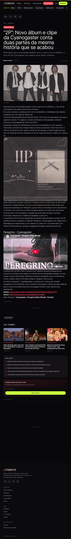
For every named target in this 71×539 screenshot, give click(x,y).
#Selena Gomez (25, 8)
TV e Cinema (7, 514)
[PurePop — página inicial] (8, 3)
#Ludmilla (66, 8)
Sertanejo (6, 508)
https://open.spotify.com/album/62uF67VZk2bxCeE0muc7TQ (33, 292)
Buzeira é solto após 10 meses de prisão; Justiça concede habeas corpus (28, 364)
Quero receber (35, 393)
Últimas (19, 3)
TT (13, 481)
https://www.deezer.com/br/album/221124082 (27, 295)
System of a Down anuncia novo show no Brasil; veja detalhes (25, 361)
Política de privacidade (9, 527)
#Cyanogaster (8, 317)
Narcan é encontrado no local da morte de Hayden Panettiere (25, 368)
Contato (5, 525)
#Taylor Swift (56, 8)
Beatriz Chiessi (7, 60)
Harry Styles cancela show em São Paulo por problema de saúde (26, 374)
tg (20, 16)
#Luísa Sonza (36, 8)
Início (4, 23)
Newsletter (63, 3)
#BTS (16, 8)
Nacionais (27, 3)
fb (15, 16)
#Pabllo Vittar (46, 8)
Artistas (5, 517)
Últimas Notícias (8, 490)
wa (5, 16)
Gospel (5, 511)
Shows (57, 3)
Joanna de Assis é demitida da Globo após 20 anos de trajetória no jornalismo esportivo (33, 371)
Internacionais (37, 3)
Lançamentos (48, 3)
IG (5, 481)
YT (17, 481)
